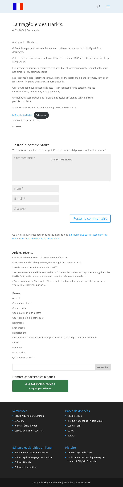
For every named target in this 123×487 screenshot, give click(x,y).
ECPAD (70, 435)
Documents (33, 30)
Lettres (16, 342)
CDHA (70, 430)
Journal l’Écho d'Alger (26, 425)
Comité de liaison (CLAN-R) (29, 430)
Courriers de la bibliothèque (27, 317)
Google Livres (74, 415)
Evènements (18, 327)
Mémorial (17, 347)
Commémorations (21, 303)
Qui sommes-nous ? (22, 357)
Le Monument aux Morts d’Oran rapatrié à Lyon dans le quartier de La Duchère (54, 337)
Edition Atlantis (23, 462)
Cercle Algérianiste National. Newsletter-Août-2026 (39, 257)
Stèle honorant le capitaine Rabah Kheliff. (34, 267)
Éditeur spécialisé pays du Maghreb (34, 457)
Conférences (19, 308)
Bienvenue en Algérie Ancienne (31, 452)
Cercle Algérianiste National (30, 415)
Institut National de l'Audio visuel (85, 420)
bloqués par (42, 387)
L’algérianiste (19, 332)
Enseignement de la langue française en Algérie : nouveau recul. (47, 262)
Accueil (16, 298)
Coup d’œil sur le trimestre (26, 312)
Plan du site (18, 352)
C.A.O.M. (19, 420)
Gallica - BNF (74, 425)
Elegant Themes (52, 482)
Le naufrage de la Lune (79, 452)
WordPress (84, 482)
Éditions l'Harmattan (26, 467)
